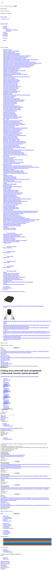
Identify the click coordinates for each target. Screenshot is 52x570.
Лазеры (5, 272)
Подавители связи (7, 185)
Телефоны (5, 226)
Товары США (6, 262)
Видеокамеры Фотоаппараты (10, 114)
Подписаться (16, 347)
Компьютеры (6, 156)
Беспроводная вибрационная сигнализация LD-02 (12, 456)
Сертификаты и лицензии (12, 29)
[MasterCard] (6, 424)
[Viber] (4, 367)
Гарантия (5, 34)
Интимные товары (7, 280)
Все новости (3, 350)
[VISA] (5, 423)
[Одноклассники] (2, 367)
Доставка (5, 33)
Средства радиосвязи (8, 209)
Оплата (5, 32)
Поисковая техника (7, 93)
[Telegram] (7, 367)
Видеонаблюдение (7, 49)
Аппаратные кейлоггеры (9, 112)
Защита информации (8, 148)
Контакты (5, 35)
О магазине (6, 28)
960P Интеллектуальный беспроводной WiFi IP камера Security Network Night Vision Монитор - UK (26, 332)
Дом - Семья (6, 119)
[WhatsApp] (5, 367)
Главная (5, 26)
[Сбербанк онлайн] (7, 425)
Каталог (5, 27)
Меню (4, 40)
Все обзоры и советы (5, 356)
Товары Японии (7, 267)
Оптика (5, 174)
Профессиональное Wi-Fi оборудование (12, 186)
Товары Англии (7, 242)
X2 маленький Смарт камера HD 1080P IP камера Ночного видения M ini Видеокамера (23, 306)
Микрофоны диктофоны (9, 169)
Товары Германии (7, 247)
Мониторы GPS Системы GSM (10, 83)
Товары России (6, 252)
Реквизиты (8, 31)
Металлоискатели (7, 164)
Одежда (5, 283)
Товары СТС (6, 257)
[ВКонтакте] (1, 367)
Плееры (5, 182)
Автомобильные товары (8, 104)
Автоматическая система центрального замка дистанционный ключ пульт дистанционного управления (24, 488)
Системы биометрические (9, 206)
